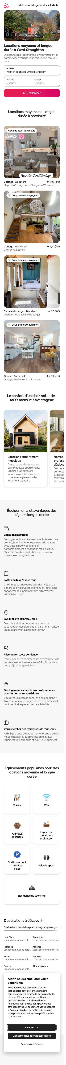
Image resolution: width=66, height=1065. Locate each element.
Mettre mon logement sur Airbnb (38, 5)
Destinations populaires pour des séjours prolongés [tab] (31, 927)
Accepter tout (31, 1027)
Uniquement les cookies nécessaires (32, 1035)
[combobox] (31, 72)
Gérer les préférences (32, 1044)
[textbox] (17, 83)
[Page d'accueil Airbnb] (6, 5)
